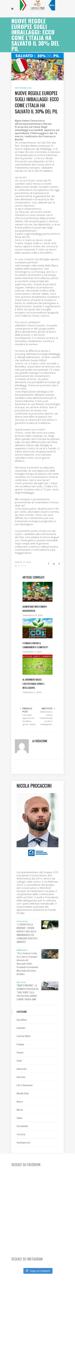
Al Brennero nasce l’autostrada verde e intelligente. (46, 718)
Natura (20, 1101)
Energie (20, 1052)
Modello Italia (23, 1093)
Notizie (20, 1109)
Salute (19, 1118)
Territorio (21, 1134)
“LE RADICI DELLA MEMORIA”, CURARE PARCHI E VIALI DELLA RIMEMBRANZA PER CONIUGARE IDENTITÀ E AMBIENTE (27, 933)
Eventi (19, 1060)
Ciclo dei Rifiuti (24, 1036)
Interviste (21, 1077)
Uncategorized (23, 1142)
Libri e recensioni (24, 1085)
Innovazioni (21, 1068)
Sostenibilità (22, 1126)
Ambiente (21, 1028)
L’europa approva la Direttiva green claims (29, 719)
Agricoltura (22, 1019)
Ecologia (20, 1044)
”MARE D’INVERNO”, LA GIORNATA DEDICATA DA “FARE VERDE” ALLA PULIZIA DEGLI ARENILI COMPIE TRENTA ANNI (27, 992)
